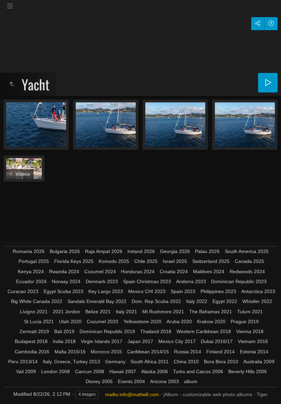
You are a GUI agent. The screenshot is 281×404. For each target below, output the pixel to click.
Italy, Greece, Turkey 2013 (71, 361)
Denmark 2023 (102, 281)
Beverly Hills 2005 (247, 371)
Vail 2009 (26, 371)
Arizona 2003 (164, 381)
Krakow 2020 (211, 321)
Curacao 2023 (23, 291)
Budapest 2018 (31, 341)
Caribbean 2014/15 (148, 351)
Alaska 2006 (154, 371)
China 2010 (186, 361)
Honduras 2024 (138, 271)
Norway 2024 (66, 281)
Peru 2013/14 (23, 361)
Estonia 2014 (254, 351)
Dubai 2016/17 (217, 341)
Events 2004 (131, 381)
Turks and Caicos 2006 (198, 371)
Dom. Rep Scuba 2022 (156, 301)
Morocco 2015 (106, 351)
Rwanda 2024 (64, 271)
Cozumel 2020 (102, 321)
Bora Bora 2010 (221, 361)
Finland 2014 (220, 351)
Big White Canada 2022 (36, 301)
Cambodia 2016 (32, 351)
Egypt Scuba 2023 (63, 291)
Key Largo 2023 (105, 291)
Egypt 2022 (224, 301)
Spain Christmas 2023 (147, 281)
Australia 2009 (258, 361)
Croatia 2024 (174, 271)
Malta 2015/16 (70, 351)
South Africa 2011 (150, 361)
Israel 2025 (175, 261)
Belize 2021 (98, 311)
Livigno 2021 (34, 311)
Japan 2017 (140, 341)
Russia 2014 (187, 351)
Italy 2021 (126, 311)
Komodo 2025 (114, 261)
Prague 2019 (245, 321)
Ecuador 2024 (31, 281)
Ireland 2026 (141, 251)
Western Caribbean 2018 (203, 331)
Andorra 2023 (191, 281)
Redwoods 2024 (247, 271)
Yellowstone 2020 (142, 321)
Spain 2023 (183, 291)
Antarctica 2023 (258, 291)
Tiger (262, 394)
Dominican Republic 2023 (239, 281)
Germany (115, 361)
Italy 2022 (196, 301)
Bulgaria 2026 (65, 251)
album (190, 381)
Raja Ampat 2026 (103, 251)
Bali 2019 (64, 331)
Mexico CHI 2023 (147, 291)
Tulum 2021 (250, 311)
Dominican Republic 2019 (107, 331)
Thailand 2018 (155, 331)
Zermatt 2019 (34, 331)
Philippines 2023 (218, 291)
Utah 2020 (70, 321)
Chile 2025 (146, 261)
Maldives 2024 (208, 271)
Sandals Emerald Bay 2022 (97, 301)
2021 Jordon (66, 311)
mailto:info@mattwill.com (132, 394)
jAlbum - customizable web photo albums (207, 394)
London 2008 (55, 371)
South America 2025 (247, 251)
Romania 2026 (29, 251)
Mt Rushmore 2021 (163, 311)
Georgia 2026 (175, 251)
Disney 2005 (99, 381)
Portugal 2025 (34, 261)
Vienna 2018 (250, 331)
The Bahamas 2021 (210, 311)
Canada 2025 (249, 261)
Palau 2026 (207, 251)
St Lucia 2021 (39, 321)
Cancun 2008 (89, 371)
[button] (13, 390)
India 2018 (64, 341)
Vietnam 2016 (253, 341)
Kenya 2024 (31, 271)
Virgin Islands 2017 (101, 341)
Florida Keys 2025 (74, 261)
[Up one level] (11, 84)
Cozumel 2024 (100, 271)
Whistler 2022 (257, 301)
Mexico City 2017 (177, 341)
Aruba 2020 (179, 321)
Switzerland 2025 (211, 261)
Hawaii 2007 (122, 371)
